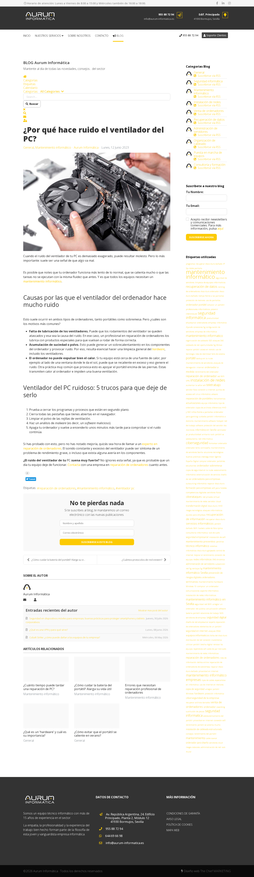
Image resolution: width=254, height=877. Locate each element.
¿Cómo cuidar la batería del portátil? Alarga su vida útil (93, 687)
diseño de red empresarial (197, 622)
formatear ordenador (218, 443)
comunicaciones (193, 591)
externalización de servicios (208, 474)
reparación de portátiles (199, 398)
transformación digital (196, 505)
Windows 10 (191, 586)
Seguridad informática (208, 81)
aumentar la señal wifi (196, 385)
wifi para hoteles (219, 488)
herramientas (219, 398)
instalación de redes (207, 380)
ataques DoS (218, 340)
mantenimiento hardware (211, 581)
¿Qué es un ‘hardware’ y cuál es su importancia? (44, 734)
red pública (200, 608)
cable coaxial (211, 738)
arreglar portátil (212, 689)
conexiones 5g (199, 327)
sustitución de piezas (195, 711)
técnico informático (197, 546)
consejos (189, 733)
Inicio (26, 35)
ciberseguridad (197, 443)
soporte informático (209, 590)
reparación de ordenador (201, 376)
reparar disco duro (215, 483)
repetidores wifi (199, 649)
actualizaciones (193, 403)
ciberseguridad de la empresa (202, 698)
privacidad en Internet (203, 720)
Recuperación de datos (209, 119)
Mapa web (172, 830)
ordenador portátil (196, 304)
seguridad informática (200, 315)
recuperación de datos (201, 286)
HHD (220, 506)
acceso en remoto (207, 349)
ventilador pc (126, 488)
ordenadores (202, 322)
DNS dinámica (218, 559)
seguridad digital (216, 617)
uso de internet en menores (212, 684)
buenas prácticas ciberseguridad (200, 456)
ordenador (210, 706)
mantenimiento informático (96, 488)
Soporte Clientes (216, 35)
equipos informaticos (197, 635)
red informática (205, 438)
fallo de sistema (218, 354)
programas (190, 264)
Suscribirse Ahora (201, 237)
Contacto (101, 35)
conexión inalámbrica (212, 640)
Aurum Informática (86, 147)
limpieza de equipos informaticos (210, 282)
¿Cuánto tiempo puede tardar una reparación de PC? (43, 687)
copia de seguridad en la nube (199, 470)
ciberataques (194, 496)
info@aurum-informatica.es (159, 18)
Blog (119, 35)
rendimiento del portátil (205, 733)
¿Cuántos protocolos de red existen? (142, 559)
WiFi (195, 528)
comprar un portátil (215, 305)
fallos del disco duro (218, 635)
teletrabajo (213, 385)
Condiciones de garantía (183, 813)
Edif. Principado (209, 14)
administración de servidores (200, 563)
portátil (190, 358)
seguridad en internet (197, 631)
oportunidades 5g (208, 345)
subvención (220, 564)
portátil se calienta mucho (208, 725)
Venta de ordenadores (209, 111)
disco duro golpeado (206, 550)
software (199, 425)
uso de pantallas (213, 300)
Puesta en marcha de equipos (208, 154)
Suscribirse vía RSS (208, 75)
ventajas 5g (197, 568)
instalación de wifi (217, 537)
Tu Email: (193, 205)
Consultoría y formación (209, 165)
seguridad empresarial (197, 537)
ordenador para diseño (197, 742)
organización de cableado (197, 340)
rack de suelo (214, 532)
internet (200, 367)
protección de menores (195, 300)
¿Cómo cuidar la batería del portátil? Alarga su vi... (58, 559)
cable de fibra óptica (214, 528)
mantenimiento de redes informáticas (202, 653)
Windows (190, 693)
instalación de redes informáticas (201, 595)
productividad (195, 434)
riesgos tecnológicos (194, 510)
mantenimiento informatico (204, 335)
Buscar (33, 103)
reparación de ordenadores (128, 465)
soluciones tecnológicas (213, 452)
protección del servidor (213, 425)
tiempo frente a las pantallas (211, 296)
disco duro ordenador (210, 291)
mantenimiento (195, 738)
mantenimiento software (205, 421)
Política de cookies (179, 824)
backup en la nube (204, 358)
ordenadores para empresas (206, 479)
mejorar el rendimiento (204, 555)
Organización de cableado (204, 142)
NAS (221, 613)
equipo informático (209, 403)
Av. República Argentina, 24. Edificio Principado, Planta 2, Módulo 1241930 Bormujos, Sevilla (130, 818)
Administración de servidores (205, 130)
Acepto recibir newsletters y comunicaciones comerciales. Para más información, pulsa (209, 224)
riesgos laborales (193, 747)
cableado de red (193, 345)
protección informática (214, 693)
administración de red (211, 747)
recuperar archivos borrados (198, 702)
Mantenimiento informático (53, 147)
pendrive (220, 541)
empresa (212, 322)
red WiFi (220, 376)
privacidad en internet (208, 671)
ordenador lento (193, 448)
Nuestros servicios (48, 35)
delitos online (203, 662)
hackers (201, 528)
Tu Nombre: (195, 192)
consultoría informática (197, 532)
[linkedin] (223, 3)
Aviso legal (174, 819)
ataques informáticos (212, 510)
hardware (199, 693)
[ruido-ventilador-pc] (96, 202)
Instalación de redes (207, 102)
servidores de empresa (196, 617)
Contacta (73, 465)
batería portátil (193, 613)
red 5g (188, 568)
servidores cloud (216, 742)
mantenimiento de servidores (199, 362)
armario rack (208, 434)
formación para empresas (198, 488)
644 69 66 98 (114, 836)
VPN (188, 380)
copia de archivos (203, 407)
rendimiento (191, 725)
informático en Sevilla (205, 429)
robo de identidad (203, 354)
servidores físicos (214, 492)
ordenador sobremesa (209, 465)
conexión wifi (220, 720)
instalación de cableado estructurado (204, 729)
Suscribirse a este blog (96, 542)
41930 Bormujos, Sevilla (207, 18)
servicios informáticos (200, 523)
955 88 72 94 (166, 14)
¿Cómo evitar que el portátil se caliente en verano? (95, 734)
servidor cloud (214, 501)
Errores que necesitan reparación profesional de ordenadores (143, 688)
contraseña (205, 448)
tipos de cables (208, 680)
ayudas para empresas (195, 515)
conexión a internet (206, 389)
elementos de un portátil (210, 626)
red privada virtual (211, 496)
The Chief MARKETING (215, 871)
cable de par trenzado (216, 649)
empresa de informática (206, 331)
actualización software (216, 608)
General (28, 147)
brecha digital (206, 644)
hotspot (219, 421)
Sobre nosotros (79, 35)
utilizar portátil (193, 644)
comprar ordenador (208, 461)
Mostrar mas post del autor (153, 610)
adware (214, 394)
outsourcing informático (196, 483)
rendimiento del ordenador (206, 372)
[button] (96, 113)
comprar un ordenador (208, 586)
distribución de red (194, 640)
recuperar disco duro (215, 519)
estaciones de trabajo (210, 613)
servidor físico (191, 389)
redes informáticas (202, 559)
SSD (210, 340)
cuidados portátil (206, 416)
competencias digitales (196, 492)
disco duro (212, 505)
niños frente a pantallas (202, 412)
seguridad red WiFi (203, 604)
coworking (220, 707)
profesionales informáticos (198, 309)
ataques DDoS (214, 631)
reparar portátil (193, 349)
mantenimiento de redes (196, 501)
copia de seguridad (195, 689)
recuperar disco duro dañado (209, 263)
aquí (220, 228)
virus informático (203, 394)
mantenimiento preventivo (200, 541)
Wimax (219, 345)
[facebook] (217, 3)
